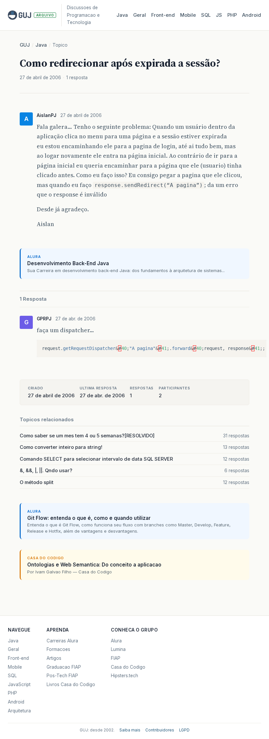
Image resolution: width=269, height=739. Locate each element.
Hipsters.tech (124, 675)
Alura (116, 640)
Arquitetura (19, 710)
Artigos (54, 658)
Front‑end (163, 15)
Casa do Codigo (128, 667)
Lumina (118, 649)
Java (122, 15)
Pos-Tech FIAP (62, 675)
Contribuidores (159, 730)
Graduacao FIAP (64, 667)
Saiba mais (129, 730)
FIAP (115, 658)
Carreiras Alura (62, 640)
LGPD (184, 730)
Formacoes (58, 649)
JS (219, 15)
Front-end (18, 658)
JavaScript (19, 684)
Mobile (188, 15)
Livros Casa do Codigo (71, 684)
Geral (139, 15)
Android (251, 15)
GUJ (25, 45)
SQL (206, 15)
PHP (232, 15)
